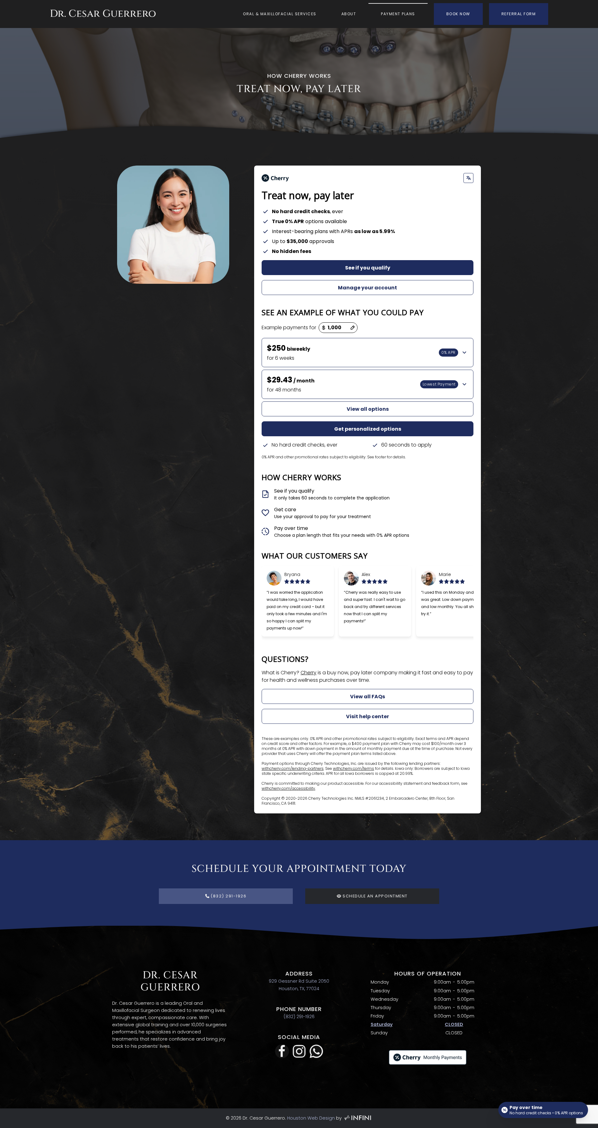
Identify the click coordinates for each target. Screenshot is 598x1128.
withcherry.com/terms (353, 768)
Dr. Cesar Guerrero (103, 14)
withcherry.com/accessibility (288, 788)
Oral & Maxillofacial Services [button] (279, 13)
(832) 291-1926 (299, 1016)
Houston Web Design (311, 1118)
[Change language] (468, 178)
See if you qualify (367, 267)
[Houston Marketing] (357, 1118)
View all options (368, 409)
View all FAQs (367, 696)
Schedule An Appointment (374, 896)
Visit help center (367, 716)
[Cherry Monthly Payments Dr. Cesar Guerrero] (428, 1057)
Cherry (308, 672)
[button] (367, 352)
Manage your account (367, 287)
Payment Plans (398, 13)
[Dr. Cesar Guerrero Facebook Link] (282, 1051)
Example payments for (289, 327)
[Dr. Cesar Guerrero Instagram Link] (299, 1051)
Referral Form (518, 13)
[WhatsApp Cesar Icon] (316, 1051)
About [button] (348, 13)
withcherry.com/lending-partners (293, 768)
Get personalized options (367, 429)
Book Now (458, 13)
